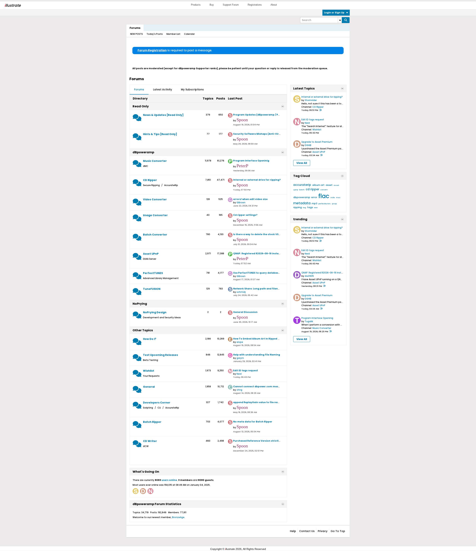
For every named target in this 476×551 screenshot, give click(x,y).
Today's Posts (155, 34)
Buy (212, 4)
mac (338, 197)
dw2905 (309, 276)
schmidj (241, 292)
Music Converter (155, 161)
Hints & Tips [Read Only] (160, 134)
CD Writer (150, 441)
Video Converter (155, 199)
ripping (297, 207)
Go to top (338, 531)
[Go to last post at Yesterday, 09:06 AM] (330, 331)
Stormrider (311, 100)
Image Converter (155, 215)
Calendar (189, 34)
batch (302, 190)
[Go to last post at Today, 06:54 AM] (321, 155)
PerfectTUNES (153, 273)
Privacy (322, 531)
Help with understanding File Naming (256, 354)
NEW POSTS (136, 34)
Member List (173, 34)
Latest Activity (162, 89)
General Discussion (245, 312)
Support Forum (231, 4)
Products (196, 4)
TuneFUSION (151, 289)
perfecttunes (324, 204)
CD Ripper (150, 180)
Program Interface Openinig (251, 160)
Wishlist (148, 371)
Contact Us (307, 531)
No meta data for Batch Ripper (252, 421)
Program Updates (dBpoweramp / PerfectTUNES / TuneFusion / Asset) (277, 114)
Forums (135, 28)
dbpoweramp (301, 197)
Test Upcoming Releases (160, 355)
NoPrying (140, 304)
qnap (334, 204)
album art (318, 185)
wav (316, 207)
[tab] (139, 89)
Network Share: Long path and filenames (259, 288)
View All (301, 163)
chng (239, 389)
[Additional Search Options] (340, 20)
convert (323, 190)
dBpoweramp (143, 152)
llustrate (12, 5)
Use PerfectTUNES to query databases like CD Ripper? (266, 272)
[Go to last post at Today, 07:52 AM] (324, 286)
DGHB (308, 145)
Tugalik (309, 321)
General (149, 387)
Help (293, 531)
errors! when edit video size (250, 199)
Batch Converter (155, 234)
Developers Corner (156, 402)
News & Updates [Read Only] (163, 115)
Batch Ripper (152, 422)
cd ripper (312, 189)
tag (304, 207)
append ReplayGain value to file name (257, 402)
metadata (302, 203)
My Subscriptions (192, 89)
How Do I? (149, 339)
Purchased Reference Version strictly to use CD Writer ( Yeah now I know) (279, 440)
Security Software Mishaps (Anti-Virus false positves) (267, 133)
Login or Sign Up (334, 12)
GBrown (241, 202)
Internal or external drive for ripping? (257, 179)
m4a (332, 197)
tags (310, 207)
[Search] (346, 20)
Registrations (255, 4)
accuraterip (302, 185)
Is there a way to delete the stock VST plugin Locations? (268, 234)
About (274, 4)
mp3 (314, 203)
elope (240, 342)
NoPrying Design (154, 312)
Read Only (141, 106)
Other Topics (143, 330)
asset (329, 185)
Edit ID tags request (245, 370)
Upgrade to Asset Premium (316, 141)
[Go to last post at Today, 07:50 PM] (320, 110)
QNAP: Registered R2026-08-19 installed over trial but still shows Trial (277, 253)
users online (169, 480)
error (314, 197)
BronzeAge (178, 517)
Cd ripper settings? (245, 215)
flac (323, 196)
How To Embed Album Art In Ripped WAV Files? (262, 338)
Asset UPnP (151, 254)
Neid (239, 373)
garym (240, 358)
